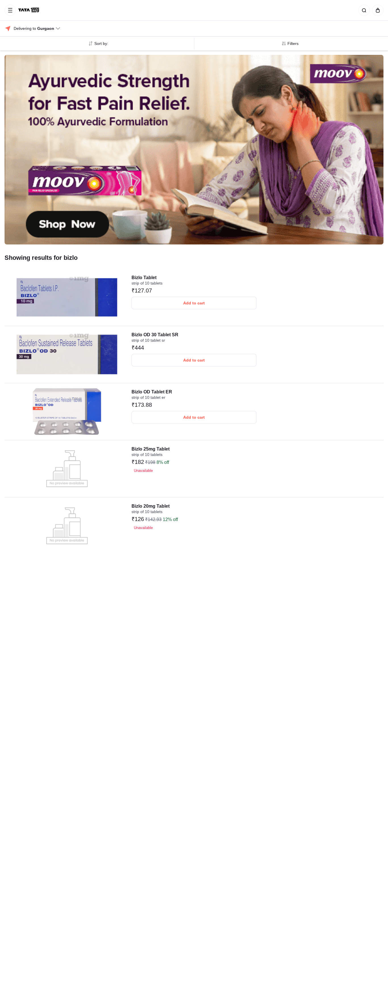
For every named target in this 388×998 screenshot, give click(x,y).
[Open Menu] (10, 10)
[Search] (363, 10)
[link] (29, 10)
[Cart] (376, 10)
